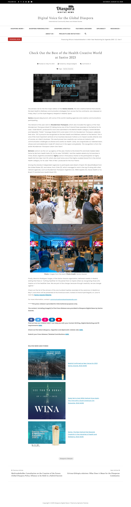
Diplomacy (101, 29)
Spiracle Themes (82, 503)
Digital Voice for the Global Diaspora (65, 18)
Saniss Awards (68, 69)
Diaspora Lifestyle (62, 29)
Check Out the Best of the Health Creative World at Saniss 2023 (65, 55)
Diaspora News (17, 29)
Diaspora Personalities (39, 29)
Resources (115, 29)
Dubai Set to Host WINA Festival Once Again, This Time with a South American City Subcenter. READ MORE (83, 400)
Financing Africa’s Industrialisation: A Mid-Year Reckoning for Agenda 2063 (77, 39)
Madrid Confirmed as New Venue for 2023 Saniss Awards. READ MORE (83, 364)
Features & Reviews (84, 29)
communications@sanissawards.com (63, 299)
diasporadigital (72, 64)
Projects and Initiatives (69, 34)
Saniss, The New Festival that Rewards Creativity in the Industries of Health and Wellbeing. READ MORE (82, 434)
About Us (49, 34)
